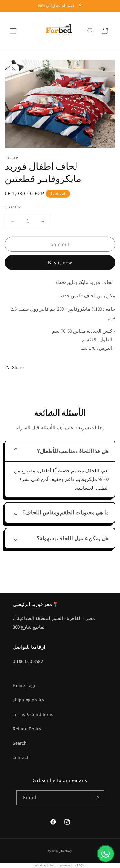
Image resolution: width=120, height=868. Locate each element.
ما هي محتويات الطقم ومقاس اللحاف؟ (65, 512)
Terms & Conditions (33, 714)
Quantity (13, 207)
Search (20, 743)
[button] (13, 31)
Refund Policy (27, 728)
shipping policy (28, 699)
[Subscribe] (97, 797)
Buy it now (60, 262)
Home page (24, 685)
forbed (66, 851)
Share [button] (18, 367)
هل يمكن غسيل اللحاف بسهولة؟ (73, 538)
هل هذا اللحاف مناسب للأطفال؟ (73, 451)
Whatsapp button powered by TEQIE (60, 865)
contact (20, 757)
